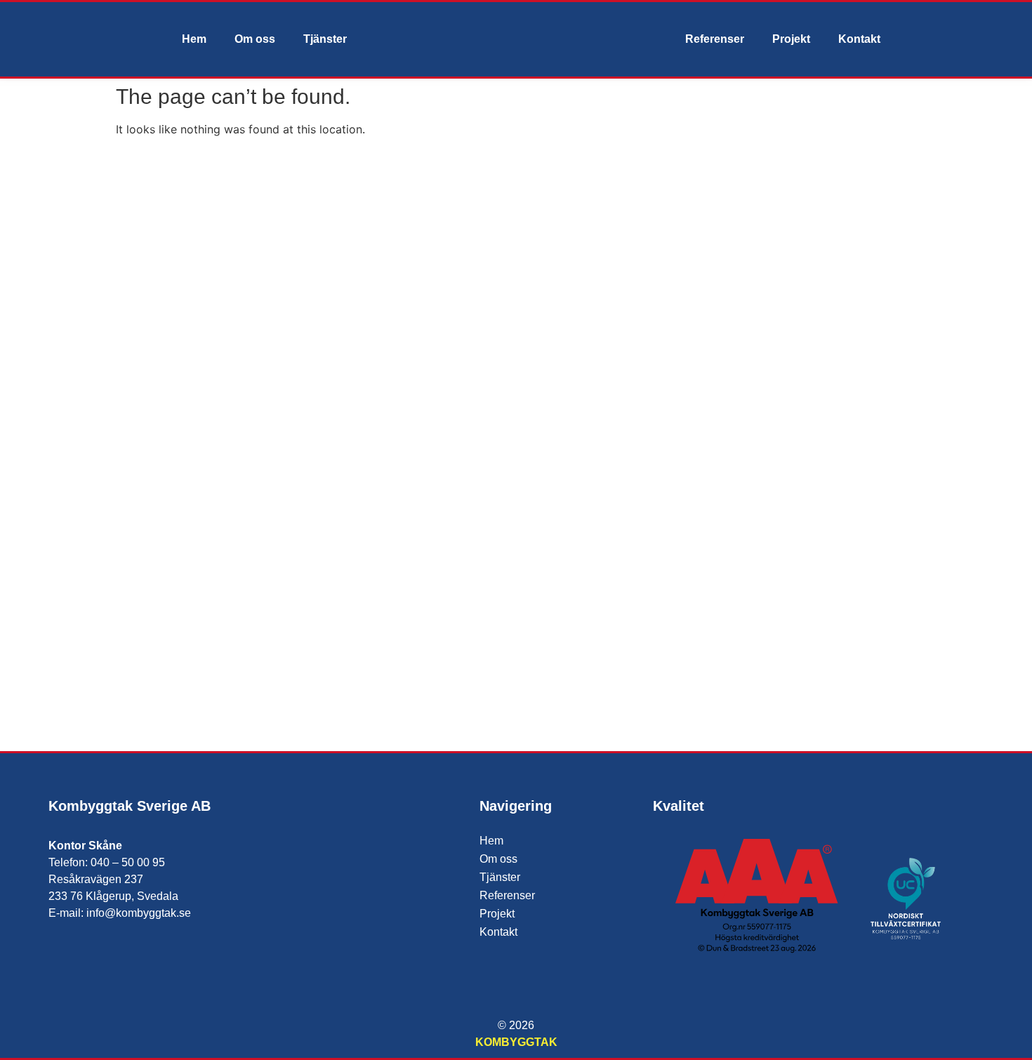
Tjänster (325, 39)
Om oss (254, 39)
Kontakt (859, 39)
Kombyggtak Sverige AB (129, 806)
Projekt (791, 39)
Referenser (714, 39)
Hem (194, 39)
